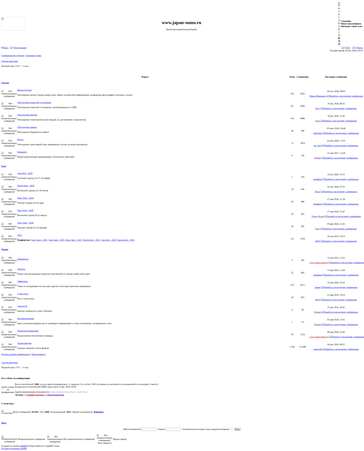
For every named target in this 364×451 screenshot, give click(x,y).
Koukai (317, 158)
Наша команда (39, 354)
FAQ (347, 48)
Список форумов (9, 61)
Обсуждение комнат (27, 127)
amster (317, 287)
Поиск (359, 48)
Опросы (21, 269)
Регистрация (20, 48)
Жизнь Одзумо (24, 90)
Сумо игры (22, 294)
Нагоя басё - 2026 (25, 185)
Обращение (23, 259)
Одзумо (5, 83)
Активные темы (33, 55)
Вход (5, 48)
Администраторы (35, 395)
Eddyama (317, 133)
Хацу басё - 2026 (25, 223)
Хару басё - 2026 (25, 210)
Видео (20, 139)
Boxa (317, 191)
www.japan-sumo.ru (319, 262)
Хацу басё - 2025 (39, 240)
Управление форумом (27, 331)
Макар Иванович (318, 96)
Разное (4, 249)
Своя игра (22, 306)
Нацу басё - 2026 (25, 198)
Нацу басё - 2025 (74, 240)
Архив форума (24, 343)
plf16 (317, 241)
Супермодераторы (54, 395)
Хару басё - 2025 (56, 240)
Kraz (317, 108)
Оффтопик (22, 281)
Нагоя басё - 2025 (91, 240)
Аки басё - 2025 (108, 240)
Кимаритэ (22, 152)
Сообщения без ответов (12, 55)
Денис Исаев (317, 216)
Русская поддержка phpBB (14, 448)
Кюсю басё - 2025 (126, 240)
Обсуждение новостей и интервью (34, 102)
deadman (318, 179)
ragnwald (317, 349)
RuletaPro (99, 412)
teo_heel (317, 145)
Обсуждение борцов (27, 115)
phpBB (23, 446)
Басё (3, 166)
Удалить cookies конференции (15, 354)
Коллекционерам (25, 318)
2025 (19, 235)
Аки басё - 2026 (25, 173)
